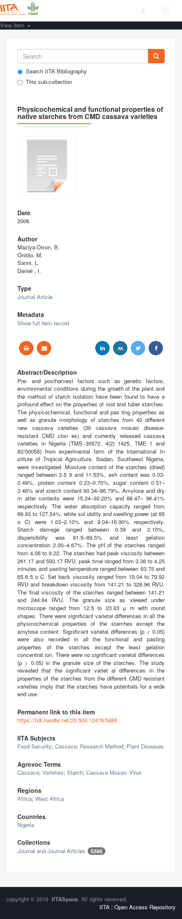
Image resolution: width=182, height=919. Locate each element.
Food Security (34, 746)
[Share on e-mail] (44, 348)
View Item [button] (13, 25)
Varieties (52, 772)
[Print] (26, 348)
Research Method (101, 746)
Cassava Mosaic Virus (114, 772)
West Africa (49, 799)
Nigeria (25, 825)
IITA (104, 907)
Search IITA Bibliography (56, 71)
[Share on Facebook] (156, 348)
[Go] (156, 56)
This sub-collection (49, 82)
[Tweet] (138, 348)
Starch (75, 772)
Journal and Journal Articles (51, 851)
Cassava (66, 746)
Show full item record (43, 323)
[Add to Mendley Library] (120, 348)
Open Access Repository (145, 907)
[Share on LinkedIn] (102, 348)
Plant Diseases (145, 746)
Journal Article (34, 297)
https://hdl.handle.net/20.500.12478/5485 (67, 720)
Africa (24, 799)
